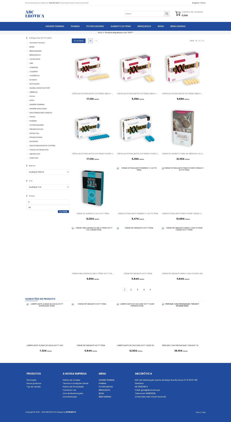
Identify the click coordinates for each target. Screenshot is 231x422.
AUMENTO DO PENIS (121, 26)
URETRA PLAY (35, 154)
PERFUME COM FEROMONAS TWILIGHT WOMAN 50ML (181, 345)
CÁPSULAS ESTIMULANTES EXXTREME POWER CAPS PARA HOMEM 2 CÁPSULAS (138, 153)
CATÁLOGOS (35, 59)
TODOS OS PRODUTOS (39, 150)
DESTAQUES (35, 84)
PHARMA (75, 26)
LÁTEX (32, 100)
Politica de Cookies (71, 380)
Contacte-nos (69, 390)
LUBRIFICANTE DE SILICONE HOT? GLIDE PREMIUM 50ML (136, 345)
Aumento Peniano (37, 42)
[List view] (96, 40)
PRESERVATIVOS (36, 129)
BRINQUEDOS (144, 26)
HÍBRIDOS (34, 92)
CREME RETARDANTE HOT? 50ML (138, 273)
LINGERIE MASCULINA (38, 108)
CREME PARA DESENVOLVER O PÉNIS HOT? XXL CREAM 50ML (93, 273)
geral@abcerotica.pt (150, 390)
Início (100, 32)
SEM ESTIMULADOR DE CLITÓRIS (42, 145)
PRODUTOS (34, 133)
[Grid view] (90, 40)
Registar (195, 3)
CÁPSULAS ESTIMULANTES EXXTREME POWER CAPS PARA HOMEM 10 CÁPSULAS (93, 153)
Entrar (203, 3)
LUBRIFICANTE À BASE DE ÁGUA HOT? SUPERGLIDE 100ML (46, 345)
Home (32, 96)
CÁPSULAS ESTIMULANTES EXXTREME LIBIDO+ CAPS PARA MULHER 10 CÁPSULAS (93, 93)
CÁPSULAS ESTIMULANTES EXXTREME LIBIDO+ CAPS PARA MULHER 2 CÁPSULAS (138, 93)
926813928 (150, 393)
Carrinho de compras (192, 11)
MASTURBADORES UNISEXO (41, 112)
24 (199, 41)
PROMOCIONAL (36, 137)
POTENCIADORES (95, 26)
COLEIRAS (34, 71)
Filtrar (63, 212)
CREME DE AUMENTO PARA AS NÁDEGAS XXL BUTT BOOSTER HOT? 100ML (183, 153)
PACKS (32, 116)
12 (196, 41)
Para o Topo (201, 412)
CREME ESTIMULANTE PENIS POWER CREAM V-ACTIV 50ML (183, 213)
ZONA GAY (34, 158)
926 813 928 (54, 3)
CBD (31, 63)
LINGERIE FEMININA (54, 26)
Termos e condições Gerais (75, 383)
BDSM (161, 26)
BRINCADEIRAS (178, 26)
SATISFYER (34, 141)
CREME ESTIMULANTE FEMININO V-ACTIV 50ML (138, 213)
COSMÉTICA (35, 75)
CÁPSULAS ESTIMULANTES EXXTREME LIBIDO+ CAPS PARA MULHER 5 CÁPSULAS (183, 93)
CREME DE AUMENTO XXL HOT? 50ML (92, 213)
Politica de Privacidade (73, 386)
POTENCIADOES (106, 386)
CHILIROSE (34, 67)
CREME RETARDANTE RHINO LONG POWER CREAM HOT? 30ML (183, 273)
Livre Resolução (70, 396)
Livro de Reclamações (73, 393)
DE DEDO (33, 79)
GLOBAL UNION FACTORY (40, 88)
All (203, 41)
